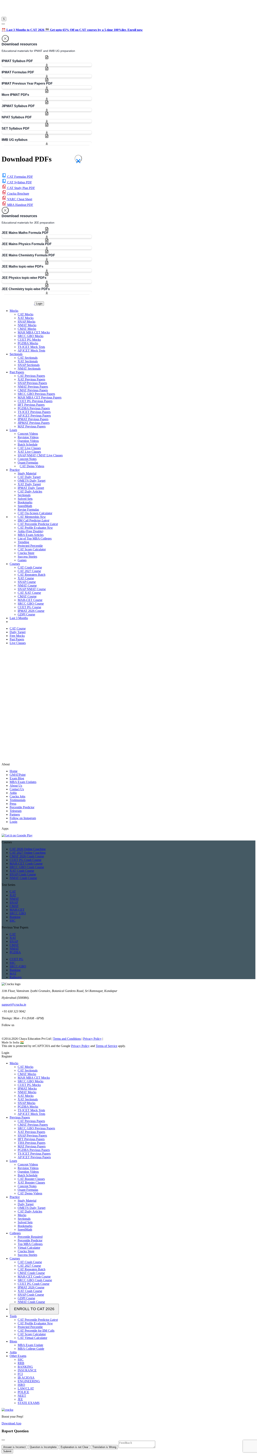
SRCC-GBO (18, 966)
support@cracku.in (14, 1004)
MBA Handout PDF (19, 205)
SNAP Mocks (26, 321)
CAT (13, 891)
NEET (22, 1395)
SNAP (14, 902)
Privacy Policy (92, 1038)
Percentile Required (30, 1236)
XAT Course (26, 578)
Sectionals (24, 495)
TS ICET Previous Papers (34, 412)
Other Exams (18, 1356)
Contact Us (17, 789)
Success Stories (27, 556)
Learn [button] (13, 430)
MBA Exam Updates (23, 782)
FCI (20, 1374)
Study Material (27, 473)
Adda (13, 792)
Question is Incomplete (43, 1447)
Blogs (13, 1341)
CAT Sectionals (28, 357)
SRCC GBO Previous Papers (36, 394)
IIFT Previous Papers (31, 404)
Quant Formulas (28, 462)
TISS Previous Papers (31, 1142)
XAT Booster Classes (31, 1182)
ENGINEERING (29, 1381)
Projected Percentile (30, 545)
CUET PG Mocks (29, 339)
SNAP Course (27, 582)
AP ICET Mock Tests (31, 350)
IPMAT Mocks (27, 1088)
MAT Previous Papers (32, 426)
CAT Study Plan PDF (20, 188)
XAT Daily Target (29, 484)
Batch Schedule (28, 444)
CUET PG (16, 959)
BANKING (25, 1366)
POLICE (23, 1392)
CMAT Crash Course (31, 1273)
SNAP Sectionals (29, 365)
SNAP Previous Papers (32, 383)
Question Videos (28, 441)
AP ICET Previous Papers (34, 415)
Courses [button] (15, 563)
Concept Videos (28, 433)
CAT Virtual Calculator (32, 1337)
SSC (12, 920)
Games (22, 560)
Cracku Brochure (17, 193)
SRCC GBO (18, 913)
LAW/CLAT (26, 1388)
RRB (21, 1363)
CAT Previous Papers (31, 375)
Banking (15, 917)
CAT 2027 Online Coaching (28, 852)
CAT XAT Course (29, 592)
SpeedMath (25, 506)
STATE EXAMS (29, 1403)
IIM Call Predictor (33, 520)
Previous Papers (20, 1117)
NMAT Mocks (27, 325)
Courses (15, 1258)
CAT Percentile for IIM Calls (36, 1330)
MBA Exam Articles (31, 535)
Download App (11, 1423)
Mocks (14, 1063)
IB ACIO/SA (26, 1377)
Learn (13, 1161)
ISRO (21, 1384)
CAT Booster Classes (31, 1179)
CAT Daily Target (29, 477)
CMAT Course (27, 596)
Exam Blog (17, 778)
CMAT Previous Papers (33, 390)
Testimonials (17, 800)
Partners (15, 814)
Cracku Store (26, 553)
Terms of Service (106, 1046)
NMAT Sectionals (29, 368)
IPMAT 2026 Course (31, 610)
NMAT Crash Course (23, 878)
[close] (3, 24)
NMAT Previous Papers (33, 386)
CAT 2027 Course (29, 571)
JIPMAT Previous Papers (34, 422)
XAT (13, 895)
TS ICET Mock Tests (31, 347)
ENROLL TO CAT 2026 (34, 1309)
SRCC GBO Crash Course (27, 867)
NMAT (14, 899)
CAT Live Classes (29, 448)
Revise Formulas (28, 509)
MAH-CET (17, 909)
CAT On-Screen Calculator (35, 513)
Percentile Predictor (22, 807)
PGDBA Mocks (28, 343)
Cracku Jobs (17, 796)
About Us (16, 785)
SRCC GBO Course (31, 603)
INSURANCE (27, 1370)
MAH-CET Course (30, 600)
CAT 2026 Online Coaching (28, 849)
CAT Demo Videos (32, 466)
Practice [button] (15, 469)
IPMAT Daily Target (31, 488)
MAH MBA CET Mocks (34, 332)
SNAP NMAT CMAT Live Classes (40, 455)
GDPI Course (26, 614)
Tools (13, 1316)
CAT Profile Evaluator (35, 527)
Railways (15, 977)
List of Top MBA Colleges (35, 538)
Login (39, 303)
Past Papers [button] (17, 372)
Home (13, 771)
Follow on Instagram (23, 818)
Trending (23, 542)
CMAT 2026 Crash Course (27, 856)
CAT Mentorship (32, 516)
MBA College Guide (31, 1348)
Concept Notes (27, 459)
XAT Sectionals (28, 361)
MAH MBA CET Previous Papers (39, 397)
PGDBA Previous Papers (34, 408)
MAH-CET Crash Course (26, 863)
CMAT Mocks (27, 328)
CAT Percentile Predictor (38, 524)
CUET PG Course (29, 607)
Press (13, 803)
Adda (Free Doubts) (30, 531)
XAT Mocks (26, 318)
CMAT (14, 906)
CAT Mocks (25, 314)
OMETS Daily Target (31, 480)
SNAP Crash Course (23, 874)
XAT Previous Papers (31, 379)
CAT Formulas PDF (19, 176)
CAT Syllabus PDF (19, 182)
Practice (15, 1197)
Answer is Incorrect (14, 1447)
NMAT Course (27, 585)
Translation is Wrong (104, 1447)
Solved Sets (25, 498)
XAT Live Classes (29, 451)
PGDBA (15, 952)
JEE (20, 1399)
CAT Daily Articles (30, 491)
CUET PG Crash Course (25, 860)
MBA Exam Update (30, 1345)
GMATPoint (17, 774)
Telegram (15, 811)
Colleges (15, 1233)
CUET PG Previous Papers (35, 401)
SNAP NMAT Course (32, 589)
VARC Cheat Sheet (19, 199)
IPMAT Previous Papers (33, 419)
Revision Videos (28, 437)
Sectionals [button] (16, 354)
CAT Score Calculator (32, 549)
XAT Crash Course (22, 870)
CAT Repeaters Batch (31, 574)
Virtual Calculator (29, 1247)
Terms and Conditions (67, 1038)
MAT (13, 973)
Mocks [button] (14, 310)
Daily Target (26, 1204)
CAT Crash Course (30, 567)
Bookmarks (25, 502)
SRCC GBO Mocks (30, 336)
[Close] (5, 38)
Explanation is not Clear (74, 1447)
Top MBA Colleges (30, 1244)
